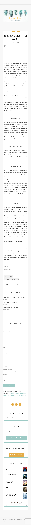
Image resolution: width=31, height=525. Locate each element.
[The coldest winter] (25, 498)
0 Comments (5, 284)
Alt (7, 487)
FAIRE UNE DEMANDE (16, 454)
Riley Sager (9, 469)
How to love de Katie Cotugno (10, 307)
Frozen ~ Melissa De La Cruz (10, 302)
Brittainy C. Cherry (11, 495)
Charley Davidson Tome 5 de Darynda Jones (14, 297)
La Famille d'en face (11, 474)
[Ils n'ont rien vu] (25, 485)
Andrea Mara (9, 482)
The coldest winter (11, 494)
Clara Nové (9, 488)
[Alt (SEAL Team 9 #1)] (25, 492)
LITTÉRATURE (15, 32)
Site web (5, 360)
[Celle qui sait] (25, 472)
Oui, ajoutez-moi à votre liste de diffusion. (8, 368)
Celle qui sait (9, 468)
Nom (4, 347)
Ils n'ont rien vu (10, 481)
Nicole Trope (9, 475)
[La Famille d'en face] (25, 478)
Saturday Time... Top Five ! (12, 279)
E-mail (5, 353)
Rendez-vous (8, 276)
